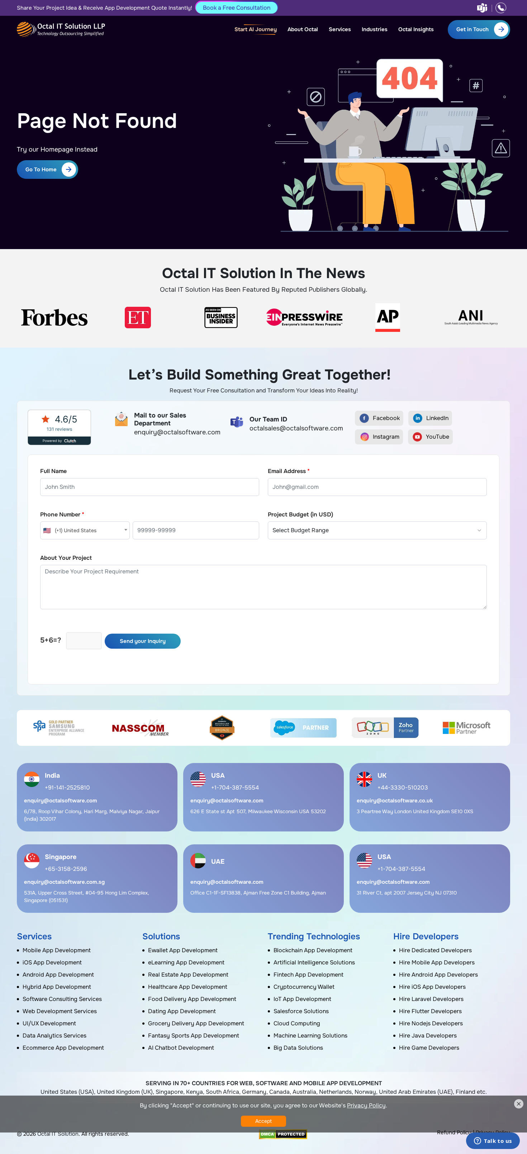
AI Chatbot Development (181, 1048)
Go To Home (41, 169)
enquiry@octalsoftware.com (60, 800)
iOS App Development (52, 962)
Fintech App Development (308, 974)
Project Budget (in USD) (300, 514)
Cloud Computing (297, 1023)
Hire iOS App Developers (432, 987)
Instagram (386, 436)
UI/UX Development (49, 1023)
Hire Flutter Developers (430, 1011)
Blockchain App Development (313, 950)
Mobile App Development (57, 950)
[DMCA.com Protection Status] (283, 1134)
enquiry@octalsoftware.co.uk (395, 800)
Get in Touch (472, 29)
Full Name (53, 471)
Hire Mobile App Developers (437, 962)
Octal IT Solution (58, 1134)
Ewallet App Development (183, 950)
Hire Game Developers (429, 1048)
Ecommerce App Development (63, 1048)
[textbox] (85, 530)
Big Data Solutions (298, 1048)
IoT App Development (302, 999)
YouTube (437, 436)
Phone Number (62, 514)
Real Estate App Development (188, 974)
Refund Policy (454, 1132)
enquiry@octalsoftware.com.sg (64, 882)
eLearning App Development (186, 962)
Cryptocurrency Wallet (304, 987)
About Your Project (66, 558)
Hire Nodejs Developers (431, 1023)
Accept (263, 1121)
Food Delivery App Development (192, 999)
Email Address (289, 471)
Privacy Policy (366, 1105)
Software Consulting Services (62, 999)
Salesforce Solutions (301, 1011)
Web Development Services (60, 1011)
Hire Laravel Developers (431, 999)
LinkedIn (437, 418)
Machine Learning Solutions (310, 1035)
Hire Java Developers (428, 1035)
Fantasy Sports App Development (193, 1035)
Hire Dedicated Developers (435, 950)
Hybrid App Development (57, 987)
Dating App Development (182, 1011)
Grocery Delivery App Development (196, 1023)
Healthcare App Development (187, 987)
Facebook (386, 418)
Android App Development (58, 974)
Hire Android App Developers (438, 974)
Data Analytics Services (54, 1035)
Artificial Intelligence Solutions (314, 962)
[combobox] (85, 530)
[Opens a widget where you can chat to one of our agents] (493, 1141)
